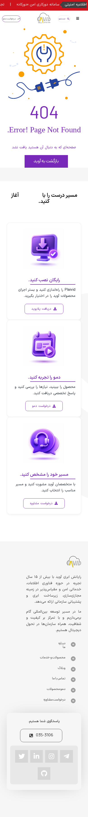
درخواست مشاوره (55, 699)
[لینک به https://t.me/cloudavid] (66, 756)
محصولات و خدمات (53, 657)
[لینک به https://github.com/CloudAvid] (44, 773)
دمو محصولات (56, 689)
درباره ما (61, 645)
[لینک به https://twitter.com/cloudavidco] (21, 756)
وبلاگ (61, 668)
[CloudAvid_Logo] (44, 14)
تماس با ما (59, 678)
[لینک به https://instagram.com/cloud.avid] (51, 756)
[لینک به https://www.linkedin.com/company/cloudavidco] (36, 756)
